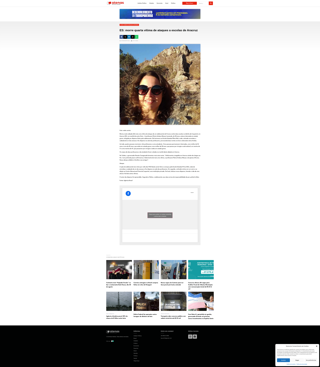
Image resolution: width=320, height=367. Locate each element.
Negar (297, 360)
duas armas (169, 177)
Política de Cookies (291, 364)
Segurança (136, 360)
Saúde (135, 358)
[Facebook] (195, 337)
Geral (166, 3)
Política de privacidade (301, 364)
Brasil (135, 338)
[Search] (211, 3)
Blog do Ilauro (189, 3)
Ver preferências (311, 360)
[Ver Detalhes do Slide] (160, 14)
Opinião (136, 353)
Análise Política (142, 3)
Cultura (135, 343)
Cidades (151, 3)
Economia (159, 3)
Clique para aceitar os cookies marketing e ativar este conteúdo (160, 215)
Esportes (136, 348)
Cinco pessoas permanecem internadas (175, 144)
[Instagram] (190, 337)
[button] (317, 346)
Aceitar (283, 360)
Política (173, 3)
